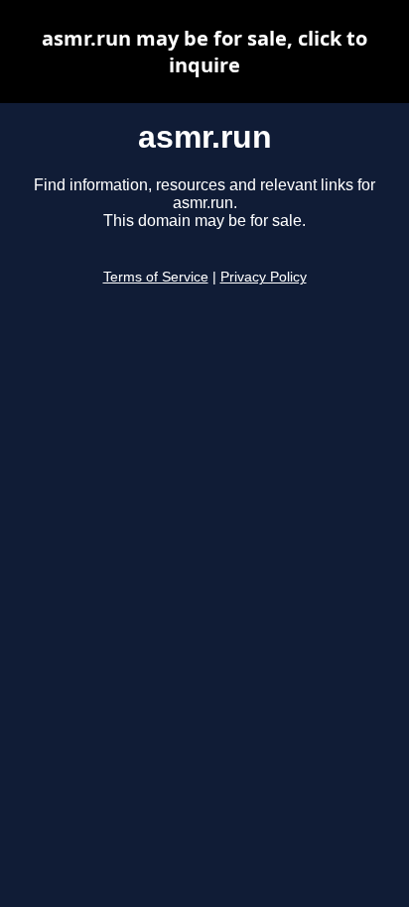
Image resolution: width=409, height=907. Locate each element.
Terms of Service (155, 277)
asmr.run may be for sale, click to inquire (204, 51)
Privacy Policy (263, 277)
